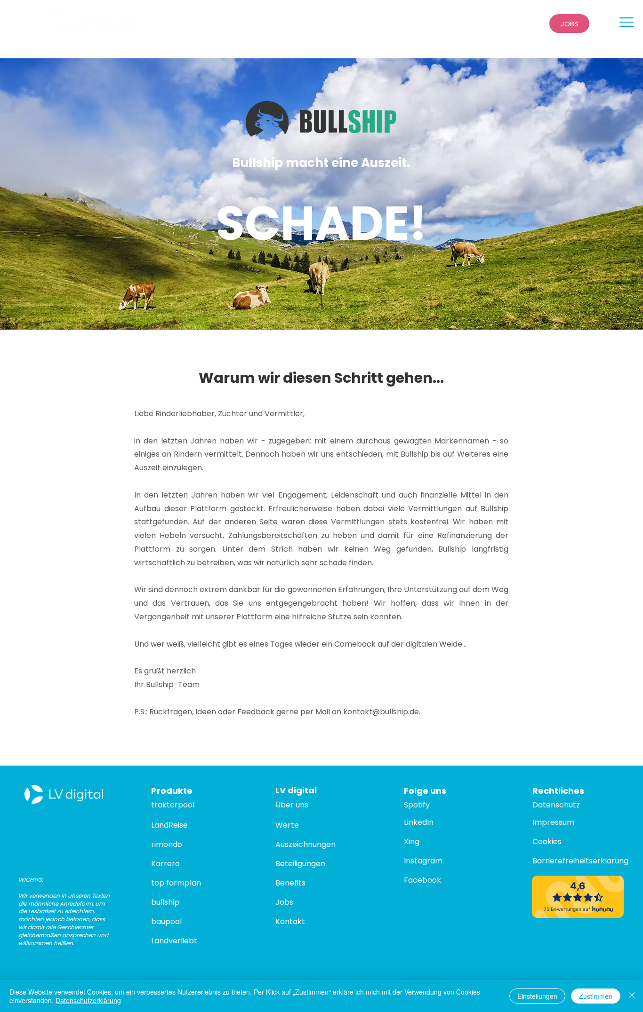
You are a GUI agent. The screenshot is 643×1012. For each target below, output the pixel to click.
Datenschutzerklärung (88, 1000)
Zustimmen (595, 996)
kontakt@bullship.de (381, 711)
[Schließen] (631, 996)
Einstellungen (537, 996)
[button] (626, 22)
